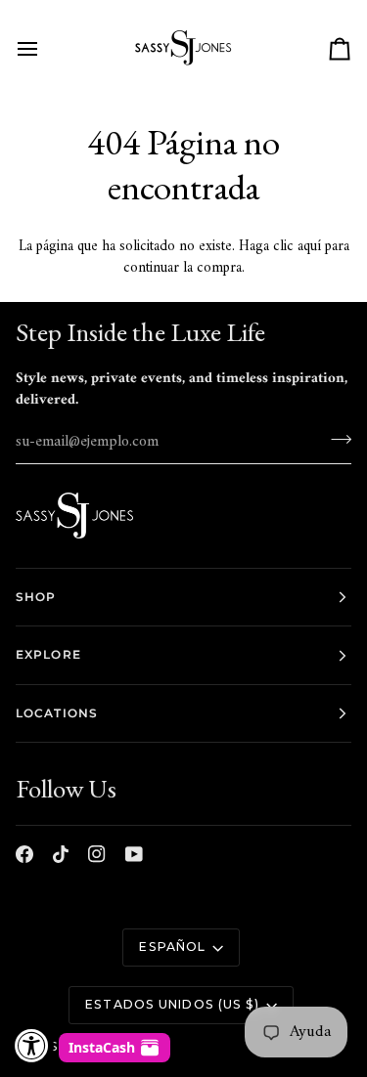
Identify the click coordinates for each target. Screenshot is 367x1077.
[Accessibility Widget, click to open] (32, 1045)
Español (172, 946)
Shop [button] (36, 596)
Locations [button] (57, 713)
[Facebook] (24, 854)
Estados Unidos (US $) (172, 1004)
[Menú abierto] (45, 49)
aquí (309, 247)
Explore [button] (48, 654)
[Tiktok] (61, 854)
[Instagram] (97, 854)
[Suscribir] (335, 439)
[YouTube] (134, 854)
